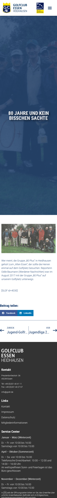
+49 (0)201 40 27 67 (14, 387)
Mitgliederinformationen (14, 422)
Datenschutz (8, 417)
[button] (50, 8)
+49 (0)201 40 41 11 (13, 383)
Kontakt (5, 406)
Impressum (7, 411)
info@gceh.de (7, 392)
